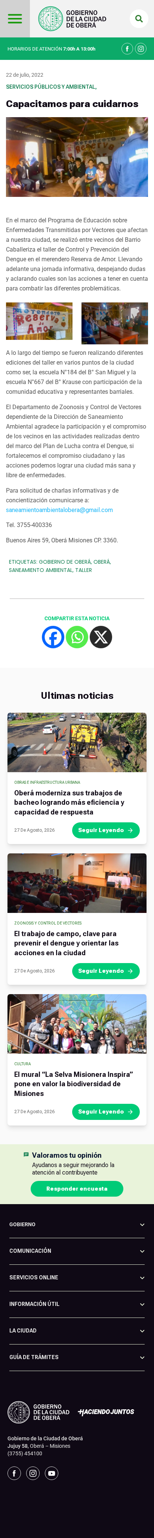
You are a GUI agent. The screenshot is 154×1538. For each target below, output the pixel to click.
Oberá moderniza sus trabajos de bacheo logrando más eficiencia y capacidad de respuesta (69, 802)
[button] (139, 18)
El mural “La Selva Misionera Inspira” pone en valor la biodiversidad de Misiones (73, 1083)
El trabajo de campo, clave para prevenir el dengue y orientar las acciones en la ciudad (66, 943)
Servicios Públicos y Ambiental (50, 87)
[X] (101, 637)
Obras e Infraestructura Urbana (47, 782)
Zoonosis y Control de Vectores (47, 923)
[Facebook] (53, 637)
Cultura (22, 1064)
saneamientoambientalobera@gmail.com (59, 510)
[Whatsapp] (77, 637)
